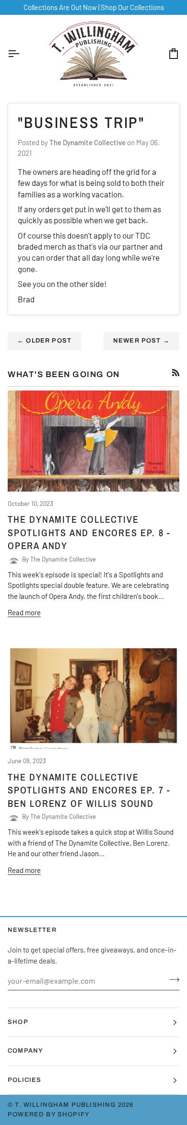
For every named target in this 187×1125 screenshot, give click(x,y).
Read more (24, 612)
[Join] (171, 979)
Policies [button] (24, 1080)
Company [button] (25, 1050)
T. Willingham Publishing (65, 1105)
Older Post (44, 340)
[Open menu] (22, 54)
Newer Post (141, 340)
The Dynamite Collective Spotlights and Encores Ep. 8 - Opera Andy (89, 532)
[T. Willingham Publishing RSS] (175, 372)
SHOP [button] (18, 1022)
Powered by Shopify (49, 1114)
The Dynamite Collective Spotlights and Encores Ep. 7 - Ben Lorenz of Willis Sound (89, 790)
